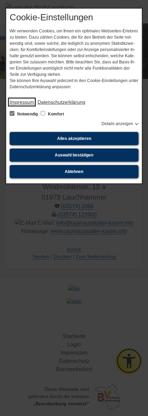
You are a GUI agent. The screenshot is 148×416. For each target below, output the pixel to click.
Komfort (55, 114)
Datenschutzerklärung (61, 102)
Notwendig (27, 114)
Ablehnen (74, 171)
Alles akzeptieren (74, 138)
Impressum (22, 102)
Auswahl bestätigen (74, 155)
